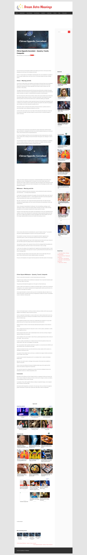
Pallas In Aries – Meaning (63, 262)
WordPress (22, 550)
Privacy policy (64, 13)
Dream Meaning (29, 13)
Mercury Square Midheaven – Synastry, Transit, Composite (26, 543)
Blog (59, 13)
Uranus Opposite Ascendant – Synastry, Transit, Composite (42, 544)
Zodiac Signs (49, 13)
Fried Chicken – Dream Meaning (64, 258)
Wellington (27, 550)
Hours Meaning (36, 13)
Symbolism (43, 13)
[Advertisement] (43, 22)
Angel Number (22, 13)
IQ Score (55, 13)
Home (17, 13)
